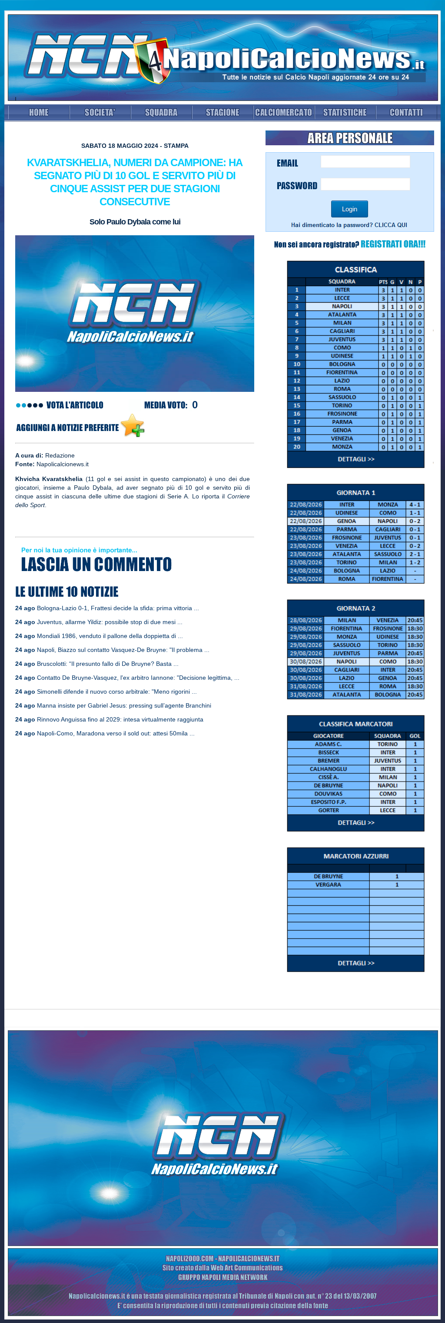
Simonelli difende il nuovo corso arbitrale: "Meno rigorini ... (117, 691)
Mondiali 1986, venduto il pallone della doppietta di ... (110, 635)
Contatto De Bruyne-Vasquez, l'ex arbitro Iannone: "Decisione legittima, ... (138, 677)
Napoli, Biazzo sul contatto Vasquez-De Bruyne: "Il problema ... (123, 649)
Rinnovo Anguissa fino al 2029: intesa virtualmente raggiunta (120, 719)
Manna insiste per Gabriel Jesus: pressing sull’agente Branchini (124, 705)
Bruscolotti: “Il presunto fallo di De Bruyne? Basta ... (108, 663)
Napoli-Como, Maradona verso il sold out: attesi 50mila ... (116, 733)
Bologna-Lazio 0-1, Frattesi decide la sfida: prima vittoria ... (118, 608)
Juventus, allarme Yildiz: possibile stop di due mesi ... (110, 621)
